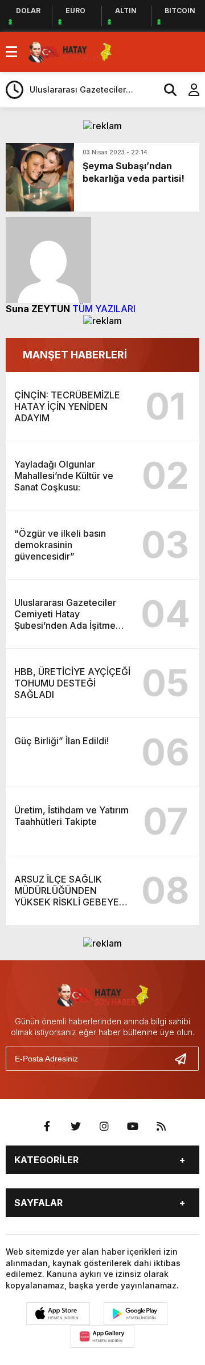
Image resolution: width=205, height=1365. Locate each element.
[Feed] (161, 1126)
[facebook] (47, 1126)
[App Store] (58, 1313)
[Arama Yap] (165, 90)
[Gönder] (185, 1059)
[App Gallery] (102, 1336)
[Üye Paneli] (188, 90)
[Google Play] (135, 1313)
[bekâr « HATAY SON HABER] (70, 51)
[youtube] (132, 1126)
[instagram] (104, 1126)
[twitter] (75, 1126)
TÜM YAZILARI (104, 308)
